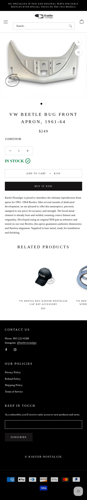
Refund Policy (13, 378)
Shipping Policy (14, 385)
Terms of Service (14, 391)
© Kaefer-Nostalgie (43, 456)
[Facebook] (6, 349)
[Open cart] (81, 22)
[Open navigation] (6, 21)
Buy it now (43, 186)
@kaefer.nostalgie (27, 342)
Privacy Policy (13, 372)
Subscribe (19, 437)
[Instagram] (15, 349)
